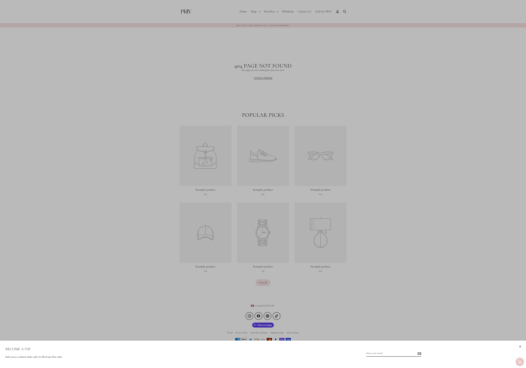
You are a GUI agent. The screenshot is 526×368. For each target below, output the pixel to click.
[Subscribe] (419, 353)
